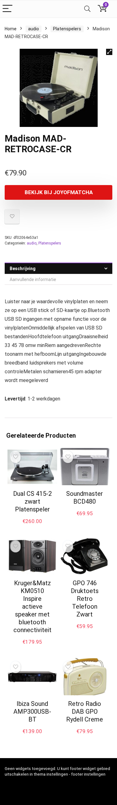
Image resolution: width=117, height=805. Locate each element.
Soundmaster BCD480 (84, 497)
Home (11, 28)
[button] (109, 52)
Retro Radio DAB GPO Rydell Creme (84, 711)
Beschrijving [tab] (23, 268)
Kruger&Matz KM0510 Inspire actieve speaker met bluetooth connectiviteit (32, 606)
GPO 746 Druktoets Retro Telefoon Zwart (85, 598)
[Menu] (7, 9)
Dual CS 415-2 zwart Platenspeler (32, 501)
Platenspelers (67, 28)
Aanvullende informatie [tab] (33, 279)
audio (33, 28)
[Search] (87, 9)
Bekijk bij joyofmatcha (59, 192)
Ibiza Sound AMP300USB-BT (32, 711)
